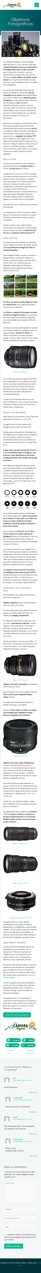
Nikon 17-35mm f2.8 (20, 680)
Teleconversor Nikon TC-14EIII (20, 918)
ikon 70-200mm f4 (21, 843)
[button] (13, 1040)
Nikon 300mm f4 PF (20, 883)
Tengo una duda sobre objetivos (17, 1015)
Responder (33, 1092)
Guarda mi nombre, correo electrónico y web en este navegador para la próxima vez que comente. (20, 1237)
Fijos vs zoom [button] (9, 159)
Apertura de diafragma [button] (14, 412)
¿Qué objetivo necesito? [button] (14, 942)
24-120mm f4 (23, 372)
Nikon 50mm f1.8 (20, 756)
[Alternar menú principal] (36, 5)
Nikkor (15, 372)
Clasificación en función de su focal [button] (17, 589)
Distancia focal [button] (10, 238)
